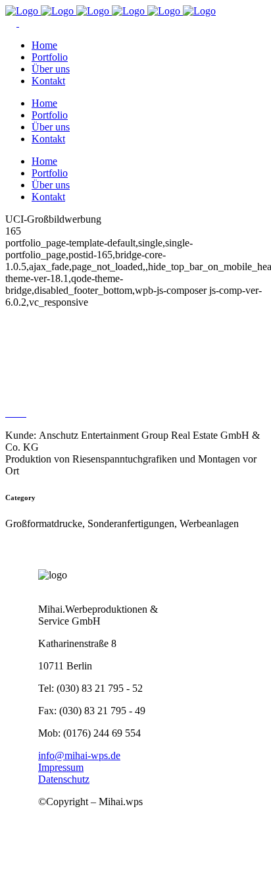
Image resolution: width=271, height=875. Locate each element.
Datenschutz (63, 779)
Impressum (61, 767)
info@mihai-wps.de (79, 755)
